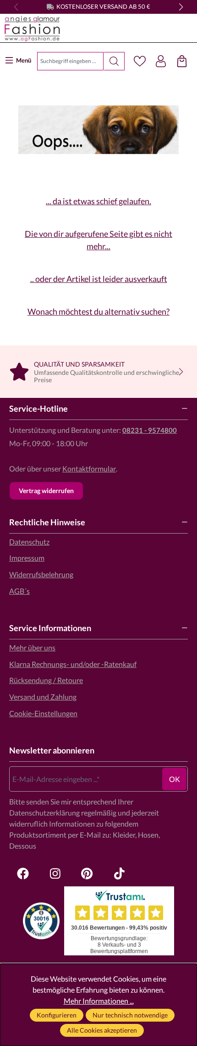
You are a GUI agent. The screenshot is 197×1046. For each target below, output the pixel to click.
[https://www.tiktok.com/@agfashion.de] (119, 873)
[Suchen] (114, 61)
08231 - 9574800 (149, 430)
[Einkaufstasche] (182, 61)
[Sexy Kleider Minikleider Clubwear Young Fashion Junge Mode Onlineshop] (83, 28)
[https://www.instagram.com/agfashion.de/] (55, 873)
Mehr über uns (32, 647)
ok (174, 779)
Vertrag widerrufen (46, 490)
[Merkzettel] (140, 61)
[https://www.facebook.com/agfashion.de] (23, 873)
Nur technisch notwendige (130, 1015)
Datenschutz (29, 541)
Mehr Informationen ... (99, 1000)
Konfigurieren (57, 1015)
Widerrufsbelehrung (41, 574)
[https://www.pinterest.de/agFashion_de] (87, 873)
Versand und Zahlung (43, 696)
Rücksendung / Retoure (46, 680)
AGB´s (19, 590)
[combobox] (70, 61)
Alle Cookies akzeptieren (102, 1030)
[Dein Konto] (161, 61)
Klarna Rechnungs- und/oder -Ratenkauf (73, 664)
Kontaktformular (89, 468)
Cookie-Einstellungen (43, 713)
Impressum (26, 557)
